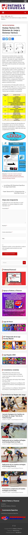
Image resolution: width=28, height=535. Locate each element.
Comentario (5, 208)
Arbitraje (5, 410)
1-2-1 (11, 173)
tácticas (13, 178)
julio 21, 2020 (5, 35)
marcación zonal (16, 176)
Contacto (3, 504)
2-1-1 (16, 173)
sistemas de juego (6, 178)
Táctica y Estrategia (8, 25)
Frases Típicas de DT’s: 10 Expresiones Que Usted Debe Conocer (13, 192)
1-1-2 (8, 173)
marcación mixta (17, 175)
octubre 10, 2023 (6, 492)
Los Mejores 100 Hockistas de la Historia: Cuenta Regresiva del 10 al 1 (13, 384)
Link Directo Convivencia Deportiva (9, 513)
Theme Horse (16, 530)
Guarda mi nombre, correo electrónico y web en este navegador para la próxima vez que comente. (14, 248)
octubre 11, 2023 (6, 468)
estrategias (10, 175)
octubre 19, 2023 (6, 419)
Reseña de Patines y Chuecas (8, 506)
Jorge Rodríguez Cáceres (15, 35)
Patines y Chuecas (17, 528)
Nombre (4, 225)
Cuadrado (4, 175)
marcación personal (7, 176)
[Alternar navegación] (3, 12)
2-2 (19, 173)
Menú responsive (25, 1)
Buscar (24, 262)
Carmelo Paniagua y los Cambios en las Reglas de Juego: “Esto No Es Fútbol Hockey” (13, 416)
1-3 (14, 173)
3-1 (21, 173)
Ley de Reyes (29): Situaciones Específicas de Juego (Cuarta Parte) (14, 186)
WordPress (18, 532)
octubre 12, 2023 (6, 443)
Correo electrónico (7, 232)
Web (3, 238)
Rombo (22, 176)
